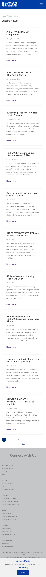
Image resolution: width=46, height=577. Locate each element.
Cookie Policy (32, 555)
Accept (23, 573)
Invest (4, 486)
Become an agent (8, 483)
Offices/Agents (7, 529)
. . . (14, 440)
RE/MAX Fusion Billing (10, 519)
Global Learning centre (10, 501)
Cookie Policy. (23, 568)
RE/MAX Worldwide (9, 468)
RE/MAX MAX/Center (9, 516)
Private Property (8, 547)
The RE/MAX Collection (10, 504)
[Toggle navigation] (41, 4)
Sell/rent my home (8, 489)
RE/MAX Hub (6, 513)
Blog (3, 474)
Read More (11, 60)
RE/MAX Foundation (9, 498)
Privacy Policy (22, 555)
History (4, 471)
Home (4, 16)
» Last (23, 440)
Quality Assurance (8, 534)
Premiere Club (7, 532)
